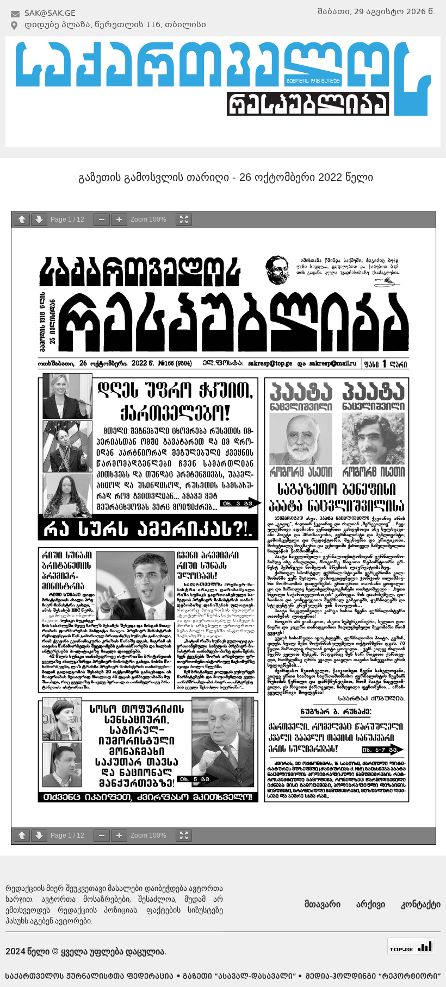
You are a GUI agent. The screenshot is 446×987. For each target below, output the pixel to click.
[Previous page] (22, 219)
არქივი (221, 134)
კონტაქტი (373, 134)
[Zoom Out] (102, 219)
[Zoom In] (119, 219)
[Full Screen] (184, 219)
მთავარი (70, 134)
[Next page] (39, 219)
